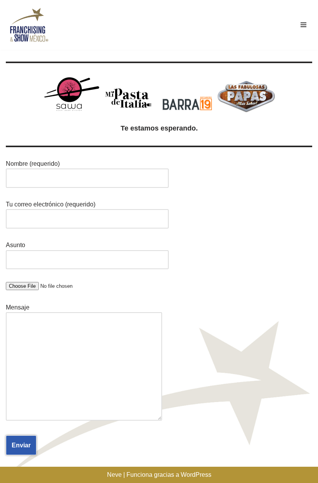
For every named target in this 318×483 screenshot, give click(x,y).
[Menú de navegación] (303, 25)
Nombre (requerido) (33, 163)
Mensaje (17, 307)
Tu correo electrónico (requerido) (50, 204)
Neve (114, 474)
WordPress (196, 474)
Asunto (15, 245)
